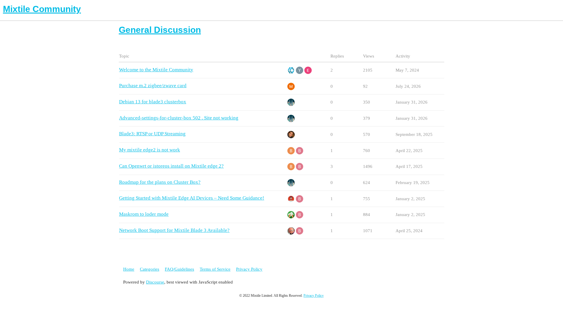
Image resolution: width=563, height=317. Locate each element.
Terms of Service (215, 269)
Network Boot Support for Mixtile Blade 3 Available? (174, 230)
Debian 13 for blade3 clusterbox (152, 101)
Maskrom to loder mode (144, 214)
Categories (149, 269)
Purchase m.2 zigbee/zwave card (152, 85)
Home (128, 269)
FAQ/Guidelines (179, 269)
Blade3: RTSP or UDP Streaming (152, 133)
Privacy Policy (249, 269)
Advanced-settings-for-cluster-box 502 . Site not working (178, 118)
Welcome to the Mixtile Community (156, 69)
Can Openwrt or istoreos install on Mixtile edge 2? (171, 166)
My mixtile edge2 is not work (149, 150)
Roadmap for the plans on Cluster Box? (160, 182)
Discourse (155, 282)
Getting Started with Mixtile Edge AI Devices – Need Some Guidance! (191, 198)
